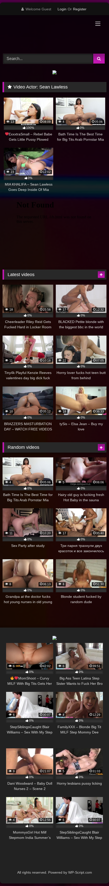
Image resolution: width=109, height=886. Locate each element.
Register (79, 9)
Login (62, 9)
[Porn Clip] (45, 34)
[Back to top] (93, 871)
